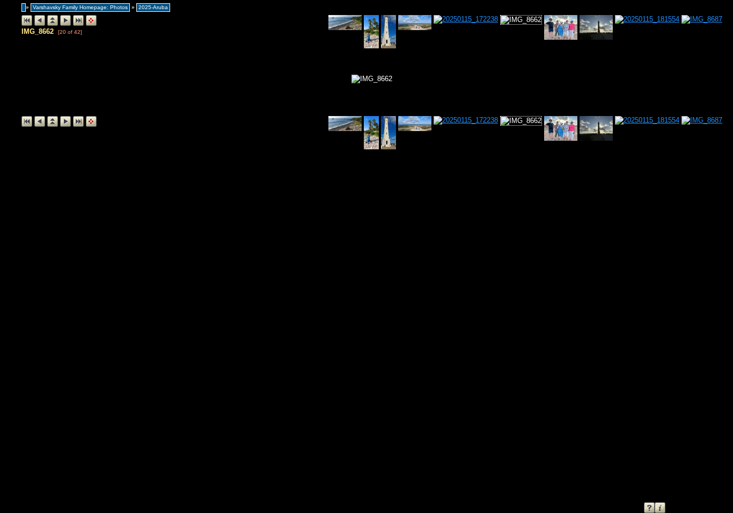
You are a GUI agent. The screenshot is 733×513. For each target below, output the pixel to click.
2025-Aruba (153, 7)
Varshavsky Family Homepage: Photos (80, 7)
